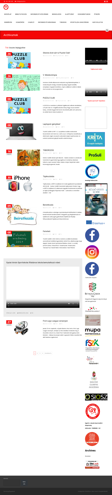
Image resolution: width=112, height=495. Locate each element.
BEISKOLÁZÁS (56, 14)
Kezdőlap (7, 14)
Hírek (56, 55)
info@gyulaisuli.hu (20, 1)
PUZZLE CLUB (49, 98)
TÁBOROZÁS (48, 150)
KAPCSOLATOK (97, 22)
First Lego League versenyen (55, 321)
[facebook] (105, 2)
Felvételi (46, 231)
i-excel (96, 491)
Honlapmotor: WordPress (84, 491)
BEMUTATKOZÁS (21, 14)
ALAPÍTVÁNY (69, 14)
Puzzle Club (60, 55)
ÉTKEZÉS (97, 14)
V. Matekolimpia (50, 75)
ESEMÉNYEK (8, 22)
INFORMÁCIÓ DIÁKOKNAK (47, 22)
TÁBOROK (63, 22)
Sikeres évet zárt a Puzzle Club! (56, 53)
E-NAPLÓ (31, 22)
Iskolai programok (65, 78)
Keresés (6, 478)
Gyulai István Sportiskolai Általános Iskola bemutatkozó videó (33, 262)
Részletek (87, 456)
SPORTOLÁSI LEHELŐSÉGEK (79, 22)
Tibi (6, 47)
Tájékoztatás (48, 176)
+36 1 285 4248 (9, 1)
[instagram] (107, 2)
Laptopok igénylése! (51, 124)
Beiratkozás (48, 205)
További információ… (49, 115)
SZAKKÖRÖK (20, 22)
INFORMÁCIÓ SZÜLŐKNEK (39, 14)
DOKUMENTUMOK (84, 14)
